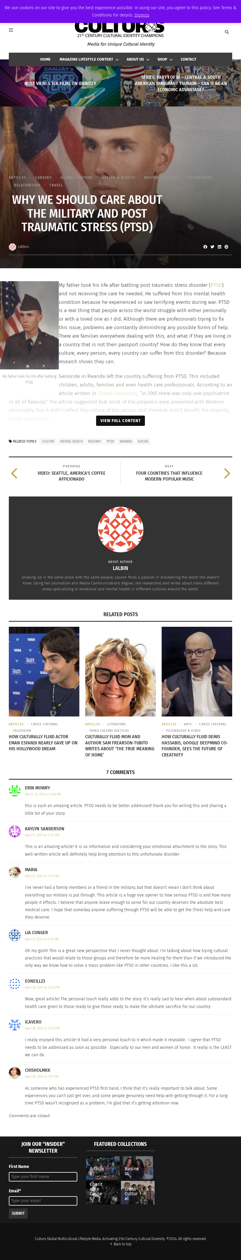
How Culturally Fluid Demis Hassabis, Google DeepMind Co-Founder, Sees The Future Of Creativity (195, 746)
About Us (135, 59)
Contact (188, 59)
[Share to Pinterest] (226, 246)
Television (22, 730)
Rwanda (126, 441)
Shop (162, 59)
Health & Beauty (118, 177)
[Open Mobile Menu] (14, 32)
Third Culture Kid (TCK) (109, 730)
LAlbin (23, 246)
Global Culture (77, 177)
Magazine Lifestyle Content (86, 59)
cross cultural (44, 724)
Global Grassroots (117, 393)
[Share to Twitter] (212, 246)
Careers (43, 177)
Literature (117, 724)
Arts (188, 724)
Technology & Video (183, 730)
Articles (17, 177)
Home (45, 59)
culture (48, 441)
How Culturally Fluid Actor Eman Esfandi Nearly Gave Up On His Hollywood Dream (43, 743)
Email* (15, 1191)
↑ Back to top (120, 1244)
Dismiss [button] (142, 15)
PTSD (216, 285)
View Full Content (121, 420)
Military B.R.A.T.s (161, 177)
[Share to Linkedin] (219, 246)
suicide (143, 441)
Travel (56, 185)
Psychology (200, 177)
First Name (19, 1166)
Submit (18, 1213)
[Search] (227, 32)
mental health (71, 441)
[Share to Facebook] (205, 246)
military (94, 441)
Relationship (27, 185)
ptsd (110, 441)
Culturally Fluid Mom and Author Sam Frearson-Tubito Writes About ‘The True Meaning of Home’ (119, 746)
